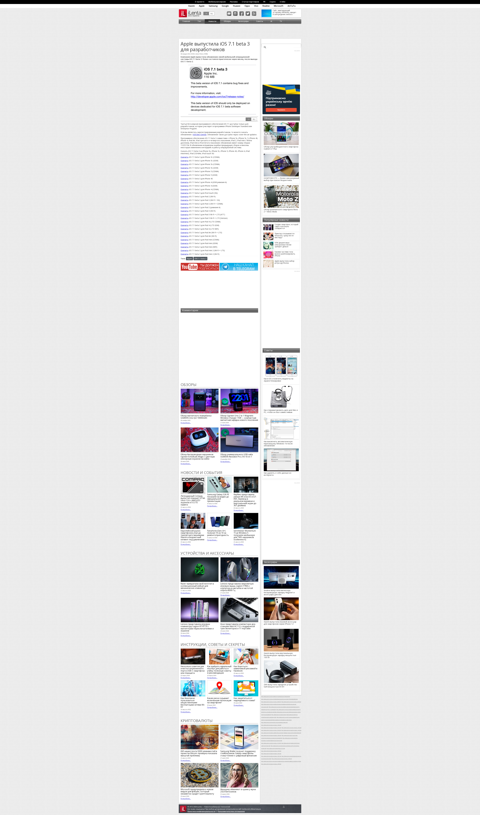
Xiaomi (191, 6)
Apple (201, 6)
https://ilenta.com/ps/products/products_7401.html (271, 756)
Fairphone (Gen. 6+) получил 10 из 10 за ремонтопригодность (218, 532)
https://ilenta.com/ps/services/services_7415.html (271, 743)
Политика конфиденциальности (201, 811)
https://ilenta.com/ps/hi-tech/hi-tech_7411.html (276, 748)
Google (225, 6)
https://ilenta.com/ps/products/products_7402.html (271, 753)
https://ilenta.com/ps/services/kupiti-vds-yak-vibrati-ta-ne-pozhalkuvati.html (275, 696)
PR (264, 2)
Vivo (256, 6)
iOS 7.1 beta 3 (200, 258)
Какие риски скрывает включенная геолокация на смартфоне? (219, 700)
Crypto (273, 2)
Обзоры (227, 21)
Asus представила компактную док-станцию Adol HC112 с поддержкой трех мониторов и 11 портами (238, 626)
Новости (212, 21)
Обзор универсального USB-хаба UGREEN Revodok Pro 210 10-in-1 (236, 455)
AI (271, 21)
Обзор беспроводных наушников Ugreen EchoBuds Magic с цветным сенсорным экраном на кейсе (198, 456)
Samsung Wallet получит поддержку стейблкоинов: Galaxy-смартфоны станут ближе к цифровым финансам (238, 753)
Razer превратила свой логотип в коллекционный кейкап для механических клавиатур (197, 585)
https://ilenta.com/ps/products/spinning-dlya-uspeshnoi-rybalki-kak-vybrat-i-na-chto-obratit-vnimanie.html (281, 732)
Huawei (236, 6)
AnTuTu (292, 6)
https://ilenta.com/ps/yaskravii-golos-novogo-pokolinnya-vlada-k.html (274, 722)
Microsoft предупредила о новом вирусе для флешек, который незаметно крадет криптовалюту (197, 791)
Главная (186, 21)
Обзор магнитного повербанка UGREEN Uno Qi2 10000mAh (196, 416)
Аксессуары (243, 21)
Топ (199, 21)
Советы (259, 21)
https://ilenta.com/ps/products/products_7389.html (282, 758)
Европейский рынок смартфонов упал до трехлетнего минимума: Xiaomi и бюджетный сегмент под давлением (192, 535)
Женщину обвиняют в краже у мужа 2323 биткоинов (238, 790)
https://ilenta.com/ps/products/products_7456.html (271, 725)
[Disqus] (219, 347)
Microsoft (278, 6)
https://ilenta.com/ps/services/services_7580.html (271, 701)
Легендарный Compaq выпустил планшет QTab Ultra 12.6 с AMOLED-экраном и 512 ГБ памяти (193, 500)
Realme (266, 6)
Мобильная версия (217, 2)
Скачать (184, 157)
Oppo (247, 6)
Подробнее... (186, 423)
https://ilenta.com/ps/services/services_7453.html (291, 727)
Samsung (213, 6)
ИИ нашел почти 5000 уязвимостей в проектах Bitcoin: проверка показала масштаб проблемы (199, 753)
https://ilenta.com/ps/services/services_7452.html (271, 730)
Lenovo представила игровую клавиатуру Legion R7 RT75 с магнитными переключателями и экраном (197, 627)
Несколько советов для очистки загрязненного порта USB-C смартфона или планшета (192, 669)
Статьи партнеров (250, 2)
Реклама (234, 2)
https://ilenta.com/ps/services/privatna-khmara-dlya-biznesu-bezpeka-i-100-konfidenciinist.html (279, 699)
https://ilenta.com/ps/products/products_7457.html (271, 727)
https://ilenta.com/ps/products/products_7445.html (291, 730)
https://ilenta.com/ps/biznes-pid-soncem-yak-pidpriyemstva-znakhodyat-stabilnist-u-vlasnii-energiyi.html (281, 761)
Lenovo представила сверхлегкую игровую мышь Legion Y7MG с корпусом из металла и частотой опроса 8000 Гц (237, 587)
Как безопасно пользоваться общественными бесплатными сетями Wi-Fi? (193, 702)
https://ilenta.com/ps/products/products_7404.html (271, 751)
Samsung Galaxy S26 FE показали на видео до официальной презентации (218, 497)
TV (281, 21)
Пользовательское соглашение (231, 811)
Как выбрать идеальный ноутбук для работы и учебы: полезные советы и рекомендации (219, 669)
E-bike (282, 2)
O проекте (199, 2)
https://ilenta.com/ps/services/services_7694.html (291, 701)
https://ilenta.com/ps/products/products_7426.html (271, 735)
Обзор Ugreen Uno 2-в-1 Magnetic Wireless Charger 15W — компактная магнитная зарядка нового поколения (239, 417)
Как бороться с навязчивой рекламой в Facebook (245, 668)
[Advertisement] (239, 31)
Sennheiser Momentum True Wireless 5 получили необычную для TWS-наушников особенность (245, 535)
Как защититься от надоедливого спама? (244, 699)
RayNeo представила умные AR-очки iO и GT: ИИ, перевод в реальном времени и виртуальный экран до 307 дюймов (245, 500)
